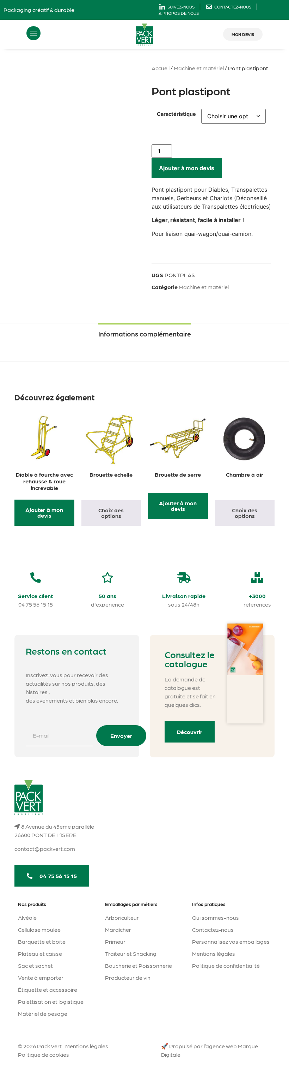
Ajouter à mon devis (186, 168)
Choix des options (111, 513)
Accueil (161, 68)
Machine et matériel (199, 68)
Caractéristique (176, 114)
